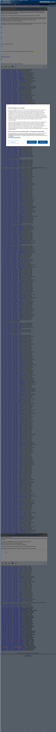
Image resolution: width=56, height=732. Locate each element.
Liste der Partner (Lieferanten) (14, 137)
